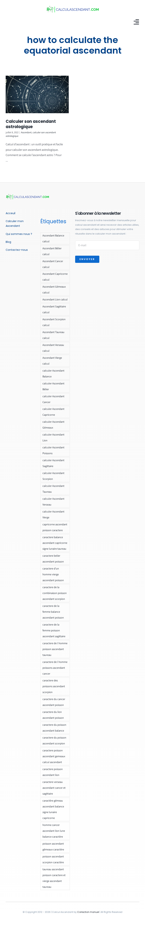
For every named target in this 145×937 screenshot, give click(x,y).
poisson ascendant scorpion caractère (53, 859)
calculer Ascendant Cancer (53, 399)
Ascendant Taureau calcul (53, 335)
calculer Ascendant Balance (53, 373)
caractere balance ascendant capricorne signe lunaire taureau (54, 543)
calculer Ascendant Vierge (53, 514)
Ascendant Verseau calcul (53, 347)
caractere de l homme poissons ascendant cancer (54, 667)
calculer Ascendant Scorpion (53, 476)
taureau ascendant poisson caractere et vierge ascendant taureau (54, 878)
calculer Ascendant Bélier (53, 386)
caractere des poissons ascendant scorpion (53, 686)
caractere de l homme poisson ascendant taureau (54, 649)
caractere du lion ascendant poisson (53, 714)
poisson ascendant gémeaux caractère (53, 846)
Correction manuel (88, 912)
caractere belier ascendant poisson (53, 558)
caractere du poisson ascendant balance (54, 727)
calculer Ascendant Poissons (53, 450)
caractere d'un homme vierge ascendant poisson (53, 574)
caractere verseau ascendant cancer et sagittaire (54, 787)
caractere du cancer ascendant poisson (53, 702)
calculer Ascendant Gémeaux (53, 424)
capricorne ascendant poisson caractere (54, 527)
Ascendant (26, 132)
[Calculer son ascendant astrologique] (37, 94)
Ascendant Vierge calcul (52, 360)
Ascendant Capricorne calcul (55, 276)
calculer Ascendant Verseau (53, 501)
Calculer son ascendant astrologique (31, 124)
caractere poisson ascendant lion (52, 772)
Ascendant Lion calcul (55, 299)
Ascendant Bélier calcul (52, 251)
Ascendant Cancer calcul (52, 264)
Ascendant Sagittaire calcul (54, 309)
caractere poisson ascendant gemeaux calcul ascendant (53, 756)
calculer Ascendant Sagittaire (53, 463)
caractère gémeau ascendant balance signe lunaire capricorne (53, 809)
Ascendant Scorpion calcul (54, 322)
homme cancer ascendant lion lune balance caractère (53, 830)
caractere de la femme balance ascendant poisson (53, 611)
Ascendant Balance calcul (53, 238)
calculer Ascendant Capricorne (53, 411)
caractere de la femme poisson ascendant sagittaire (53, 630)
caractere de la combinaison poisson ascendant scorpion (54, 593)
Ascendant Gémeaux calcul (54, 289)
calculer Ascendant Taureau (53, 488)
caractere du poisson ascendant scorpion (54, 740)
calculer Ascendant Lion (53, 437)
